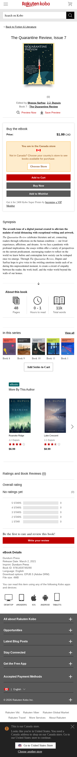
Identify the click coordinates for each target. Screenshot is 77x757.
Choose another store (30, 751)
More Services (37, 717)
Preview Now (28, 112)
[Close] (72, 726)
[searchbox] (38, 15)
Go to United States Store (38, 745)
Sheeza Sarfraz (36, 102)
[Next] (72, 427)
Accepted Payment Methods (23, 676)
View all (69, 332)
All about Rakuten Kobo (20, 619)
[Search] (70, 15)
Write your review (38, 540)
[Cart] (69, 4)
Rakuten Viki (12, 712)
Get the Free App (15, 663)
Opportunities (13, 630)
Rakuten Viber (31, 712)
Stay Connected (14, 652)
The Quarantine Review (43, 106)
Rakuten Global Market (56, 712)
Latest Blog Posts (16, 641)
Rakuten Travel (17, 717)
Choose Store (38, 166)
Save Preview (52, 112)
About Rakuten (57, 717)
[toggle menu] (6, 4)
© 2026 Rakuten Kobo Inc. (18, 699)
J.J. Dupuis (54, 102)
